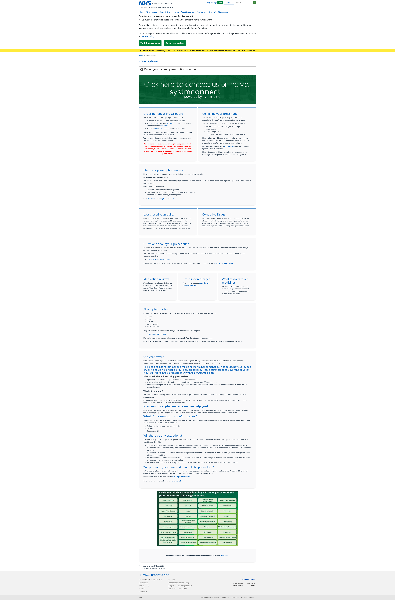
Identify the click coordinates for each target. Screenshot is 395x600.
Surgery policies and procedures (180, 586)
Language (224, 12)
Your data (244, 597)
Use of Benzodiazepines (177, 589)
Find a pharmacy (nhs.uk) (156, 334)
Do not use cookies (175, 43)
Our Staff (212, 12)
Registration (153, 12)
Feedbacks (143, 592)
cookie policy (148, 36)
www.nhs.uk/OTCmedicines (199, 373)
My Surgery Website (214, 597)
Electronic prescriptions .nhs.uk (161, 199)
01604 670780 (168, 7)
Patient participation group (178, 583)
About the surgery (188, 12)
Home (141, 55)
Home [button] (142, 12)
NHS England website (181, 476)
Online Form (159, 128)
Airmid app (155, 123)
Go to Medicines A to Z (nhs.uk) (159, 259)
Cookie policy (235, 597)
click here (224, 556)
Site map (251, 597)
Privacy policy (144, 586)
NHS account (172, 123)
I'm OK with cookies (150, 43)
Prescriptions (165, 12)
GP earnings (143, 583)
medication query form (223, 263)
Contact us (201, 12)
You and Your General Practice (150, 580)
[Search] (254, 2)
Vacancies (142, 589)
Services (176, 12)
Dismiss (251, 51)
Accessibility (225, 597)
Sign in (140, 597)
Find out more (242, 51)
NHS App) (164, 126)
